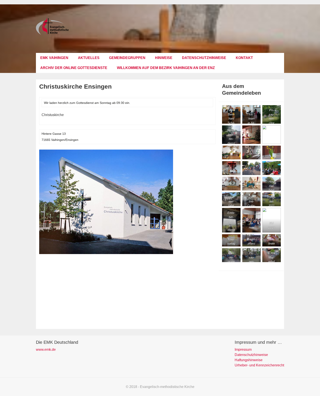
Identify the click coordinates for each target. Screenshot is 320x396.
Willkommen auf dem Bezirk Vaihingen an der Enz (166, 68)
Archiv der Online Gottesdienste (73, 68)
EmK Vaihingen (54, 58)
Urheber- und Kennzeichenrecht (259, 365)
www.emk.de (46, 349)
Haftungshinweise (249, 360)
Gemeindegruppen (127, 58)
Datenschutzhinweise (204, 58)
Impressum (243, 349)
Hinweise (163, 58)
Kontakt (244, 58)
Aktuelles (88, 58)
